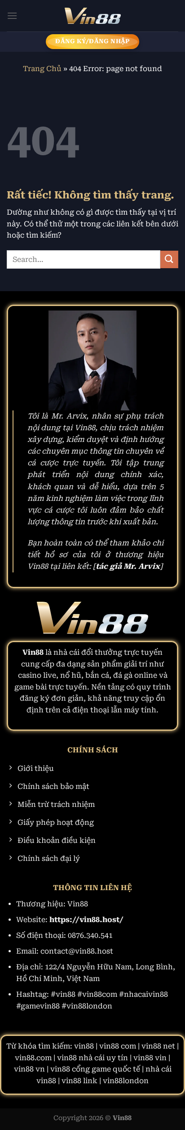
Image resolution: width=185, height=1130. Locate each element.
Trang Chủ (42, 68)
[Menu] (12, 16)
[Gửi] (169, 259)
